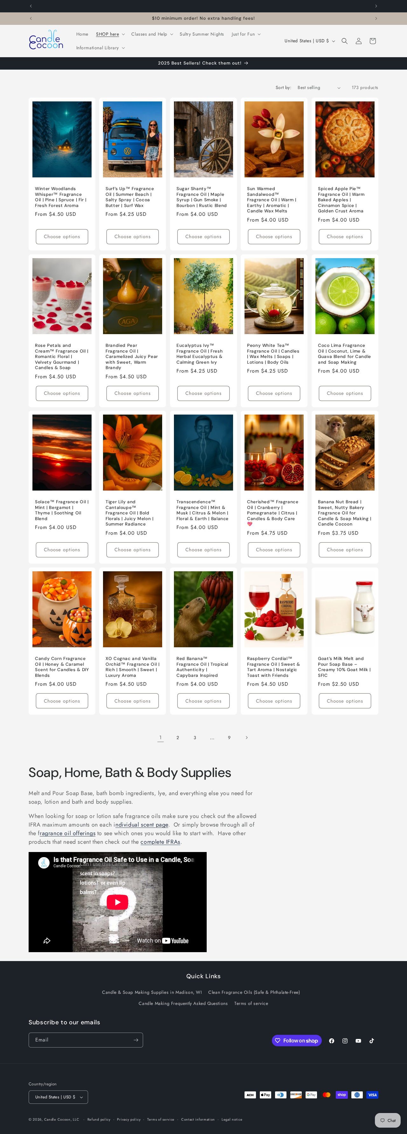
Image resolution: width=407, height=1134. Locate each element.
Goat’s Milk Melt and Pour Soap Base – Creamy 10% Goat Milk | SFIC (344, 667)
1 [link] (160, 737)
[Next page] (246, 738)
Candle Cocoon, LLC (61, 1119)
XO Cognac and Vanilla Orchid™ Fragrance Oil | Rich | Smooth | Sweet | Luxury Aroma (133, 667)
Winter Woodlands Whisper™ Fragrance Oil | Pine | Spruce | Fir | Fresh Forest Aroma (60, 197)
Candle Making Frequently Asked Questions (183, 1003)
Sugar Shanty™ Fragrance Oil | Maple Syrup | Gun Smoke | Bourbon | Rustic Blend (201, 197)
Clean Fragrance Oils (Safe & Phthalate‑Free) (254, 992)
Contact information (198, 1119)
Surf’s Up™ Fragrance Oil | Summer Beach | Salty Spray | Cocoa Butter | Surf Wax (130, 197)
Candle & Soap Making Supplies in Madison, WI (152, 992)
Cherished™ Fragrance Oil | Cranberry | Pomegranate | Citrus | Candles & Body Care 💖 (273, 513)
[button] (110, 34)
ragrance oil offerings (67, 833)
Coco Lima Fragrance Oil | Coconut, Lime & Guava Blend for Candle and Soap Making (344, 354)
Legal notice (232, 1119)
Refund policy (99, 1119)
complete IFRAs (160, 842)
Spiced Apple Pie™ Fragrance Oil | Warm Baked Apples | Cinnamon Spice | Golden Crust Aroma (341, 200)
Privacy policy (129, 1119)
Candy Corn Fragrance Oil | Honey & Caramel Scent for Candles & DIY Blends (62, 667)
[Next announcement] (376, 6)
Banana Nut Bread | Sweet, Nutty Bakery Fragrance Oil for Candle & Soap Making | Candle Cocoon (344, 513)
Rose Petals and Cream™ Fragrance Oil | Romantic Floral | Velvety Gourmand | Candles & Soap (61, 356)
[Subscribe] (136, 1040)
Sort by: (283, 87)
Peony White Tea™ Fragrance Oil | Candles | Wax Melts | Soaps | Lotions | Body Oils (273, 354)
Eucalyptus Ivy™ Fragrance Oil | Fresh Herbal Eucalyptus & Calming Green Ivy (199, 354)
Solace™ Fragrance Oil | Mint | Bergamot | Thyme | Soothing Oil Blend (62, 510)
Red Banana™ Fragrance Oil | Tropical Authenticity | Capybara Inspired (202, 667)
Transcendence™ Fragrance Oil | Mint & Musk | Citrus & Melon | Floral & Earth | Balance (202, 510)
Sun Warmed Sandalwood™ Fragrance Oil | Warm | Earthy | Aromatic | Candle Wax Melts (271, 200)
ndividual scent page (141, 825)
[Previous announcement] (31, 6)
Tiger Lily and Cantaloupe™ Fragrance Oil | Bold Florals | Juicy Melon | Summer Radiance (130, 513)
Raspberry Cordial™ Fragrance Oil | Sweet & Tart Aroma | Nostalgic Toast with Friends (273, 667)
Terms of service (251, 1003)
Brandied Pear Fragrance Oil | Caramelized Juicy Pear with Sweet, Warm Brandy (132, 356)
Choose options (62, 236)
